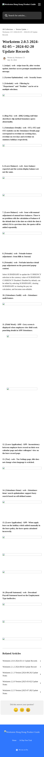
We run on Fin (23, 750)
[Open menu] (39, 4)
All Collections (7, 29)
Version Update (21, 29)
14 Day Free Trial (25, 740)
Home (14, 740)
